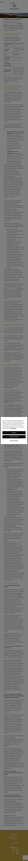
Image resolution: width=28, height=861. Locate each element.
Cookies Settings (14, 440)
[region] (14, 430)
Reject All (14, 432)
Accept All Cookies (14, 436)
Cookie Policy (13, 428)
